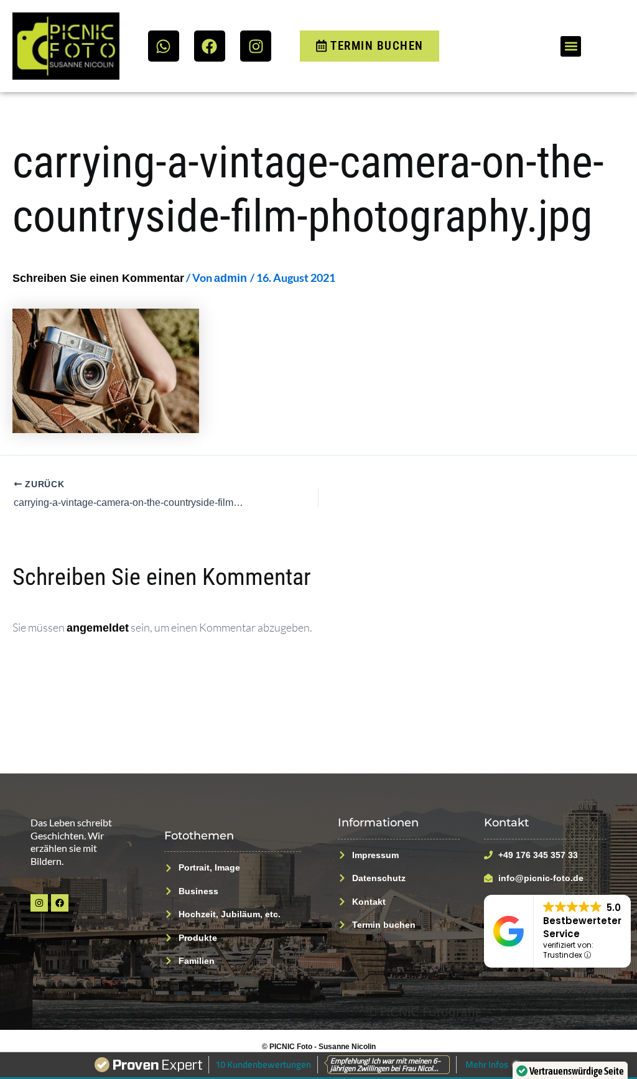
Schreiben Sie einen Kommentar (98, 278)
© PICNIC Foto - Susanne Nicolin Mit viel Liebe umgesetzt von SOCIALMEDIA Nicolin (318, 1051)
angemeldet (98, 628)
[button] (570, 46)
